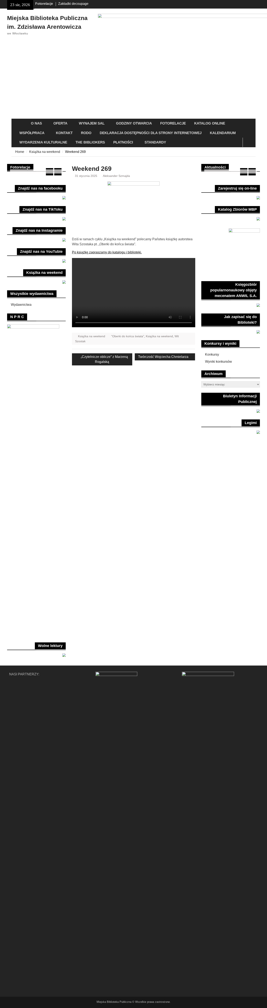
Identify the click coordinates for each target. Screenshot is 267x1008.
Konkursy (212, 354)
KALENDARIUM (223, 133)
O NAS (36, 123)
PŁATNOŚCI (123, 142)
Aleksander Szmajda (116, 175)
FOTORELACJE (173, 123)
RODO (86, 133)
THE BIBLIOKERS (90, 142)
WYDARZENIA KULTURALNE (43, 142)
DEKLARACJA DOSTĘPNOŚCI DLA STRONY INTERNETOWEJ (151, 133)
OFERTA (60, 123)
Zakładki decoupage (73, 3)
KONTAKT (64, 133)
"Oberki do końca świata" (127, 336)
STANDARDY (155, 142)
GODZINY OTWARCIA (134, 123)
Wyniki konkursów (218, 361)
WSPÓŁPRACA (31, 133)
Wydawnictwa (21, 304)
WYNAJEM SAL (92, 123)
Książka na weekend (91, 336)
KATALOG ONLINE (209, 123)
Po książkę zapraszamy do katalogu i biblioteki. (107, 252)
